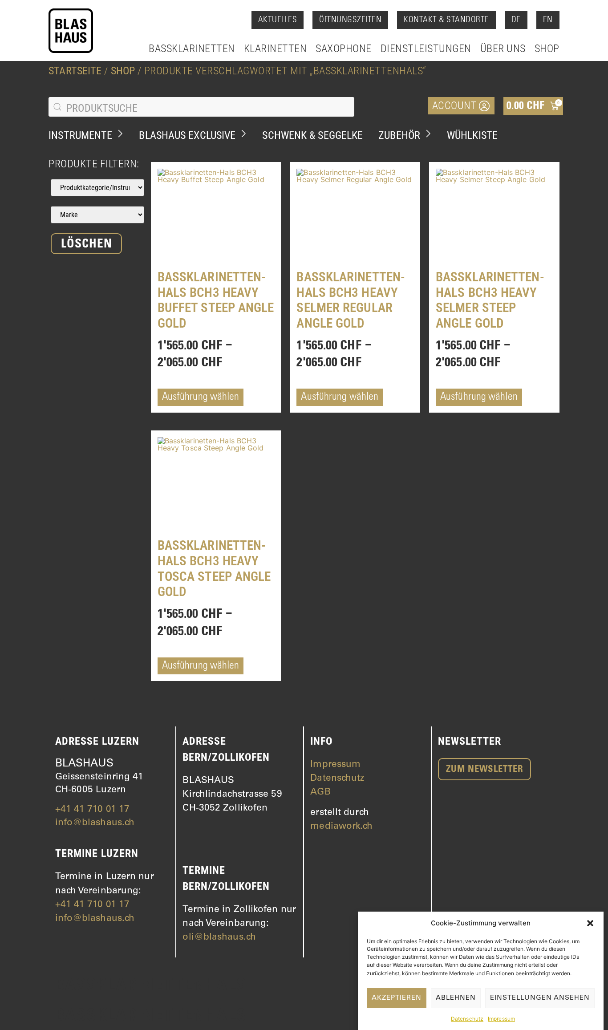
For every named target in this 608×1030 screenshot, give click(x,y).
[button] (590, 923)
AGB (320, 792)
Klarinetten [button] (275, 48)
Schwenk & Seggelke (312, 135)
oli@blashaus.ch (219, 937)
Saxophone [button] (344, 48)
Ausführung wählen (200, 397)
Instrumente (80, 135)
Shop (547, 48)
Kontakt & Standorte (446, 20)
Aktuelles (277, 20)
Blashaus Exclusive (187, 135)
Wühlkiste (472, 135)
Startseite (75, 71)
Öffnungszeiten (350, 20)
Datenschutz (467, 1018)
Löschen (86, 245)
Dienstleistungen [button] (426, 48)
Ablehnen (456, 998)
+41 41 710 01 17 (92, 810)
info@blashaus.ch (95, 823)
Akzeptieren (397, 998)
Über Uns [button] (503, 48)
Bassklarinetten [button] (192, 48)
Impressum (501, 1018)
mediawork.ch (341, 826)
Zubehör (399, 135)
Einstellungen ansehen (540, 998)
